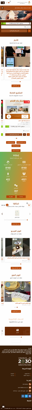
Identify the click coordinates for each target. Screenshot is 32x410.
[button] (2, 23)
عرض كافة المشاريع (21, 142)
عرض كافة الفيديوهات (16, 268)
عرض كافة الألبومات (16, 311)
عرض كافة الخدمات (16, 341)
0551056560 (25, 384)
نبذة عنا (21, 197)
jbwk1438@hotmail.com (23, 387)
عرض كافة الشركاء (16, 224)
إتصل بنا (11, 197)
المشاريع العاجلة (10, 142)
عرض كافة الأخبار (16, 86)
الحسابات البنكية (16, 150)
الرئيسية (12, 373)
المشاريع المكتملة (16, 146)
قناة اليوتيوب (27, 373)
